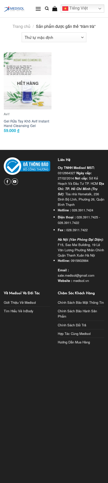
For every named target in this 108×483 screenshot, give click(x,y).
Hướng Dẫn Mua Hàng (74, 342)
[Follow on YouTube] (15, 181)
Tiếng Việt (78, 8)
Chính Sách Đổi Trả (72, 325)
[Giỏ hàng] (54, 8)
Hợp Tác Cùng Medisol (74, 333)
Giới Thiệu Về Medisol (20, 302)
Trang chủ (21, 26)
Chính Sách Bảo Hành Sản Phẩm (77, 314)
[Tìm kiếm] (47, 8)
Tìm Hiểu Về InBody (18, 311)
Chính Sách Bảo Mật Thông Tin (81, 302)
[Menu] (38, 9)
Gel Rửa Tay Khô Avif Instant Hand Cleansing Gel (26, 123)
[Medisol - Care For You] (16, 9)
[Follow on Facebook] (7, 181)
